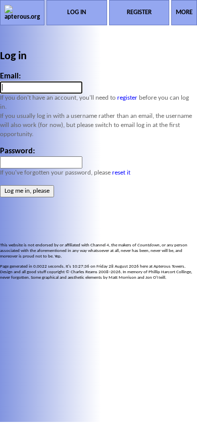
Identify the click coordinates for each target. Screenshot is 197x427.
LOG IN (76, 12)
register (127, 98)
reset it (121, 172)
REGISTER (139, 12)
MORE (184, 12)
